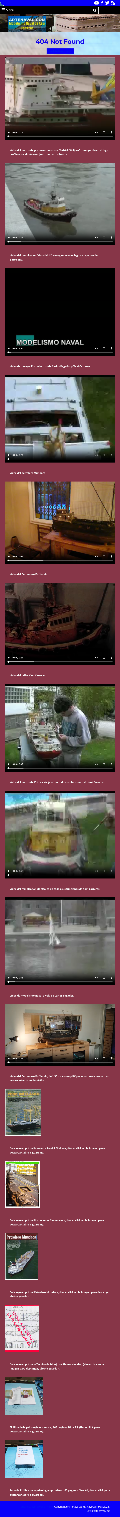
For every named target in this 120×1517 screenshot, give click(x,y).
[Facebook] (101, 4)
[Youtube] (96, 4)
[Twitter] (106, 4)
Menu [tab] (14, 10)
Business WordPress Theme (37, 1506)
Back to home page (61, 51)
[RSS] (112, 4)
